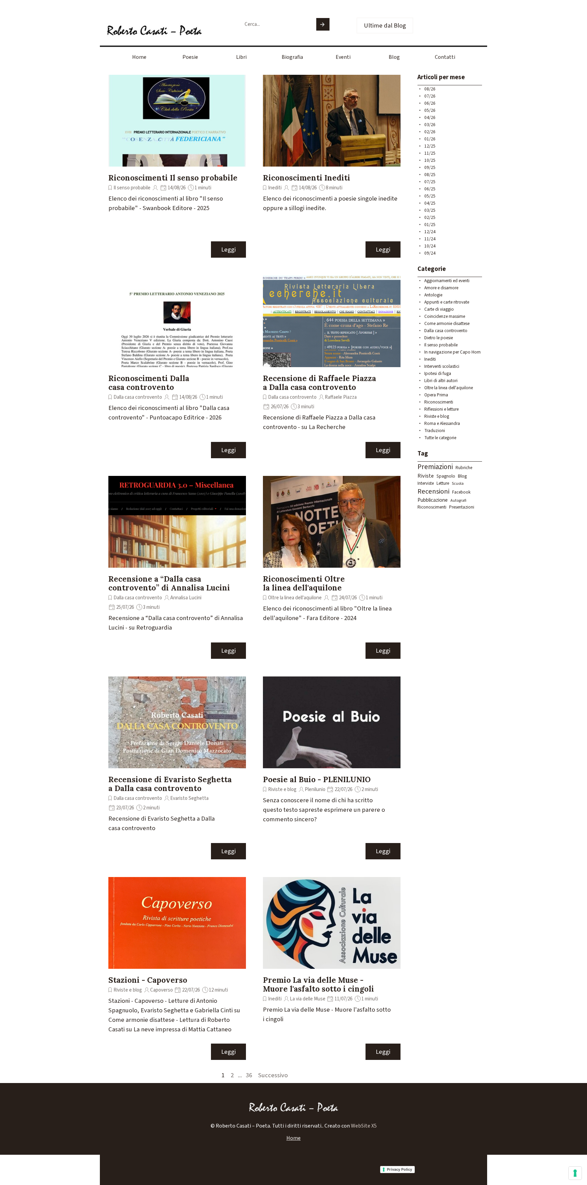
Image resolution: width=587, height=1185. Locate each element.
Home (139, 57)
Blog (394, 57)
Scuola (458, 483)
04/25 (429, 203)
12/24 (429, 231)
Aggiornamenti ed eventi (446, 280)
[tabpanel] (293, 1126)
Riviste (425, 476)
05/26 (429, 110)
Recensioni (433, 491)
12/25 (429, 146)
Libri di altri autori (441, 380)
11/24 (429, 239)
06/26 (429, 103)
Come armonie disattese (446, 323)
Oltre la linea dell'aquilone (295, 597)
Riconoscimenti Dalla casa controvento (148, 382)
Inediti (275, 187)
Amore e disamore (441, 288)
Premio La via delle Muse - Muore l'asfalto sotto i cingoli (318, 984)
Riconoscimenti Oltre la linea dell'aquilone (304, 583)
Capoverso (161, 990)
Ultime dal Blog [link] (385, 25)
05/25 (429, 196)
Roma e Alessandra (442, 423)
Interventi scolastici (441, 366)
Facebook (461, 492)
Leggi (228, 249)
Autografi (458, 500)
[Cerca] (323, 24)
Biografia (292, 57)
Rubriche (464, 467)
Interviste (425, 483)
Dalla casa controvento (137, 397)
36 (250, 1075)
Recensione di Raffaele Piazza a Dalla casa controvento (319, 382)
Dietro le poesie (438, 337)
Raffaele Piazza (341, 397)
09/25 (429, 167)
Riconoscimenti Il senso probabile (172, 178)
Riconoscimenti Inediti (306, 178)
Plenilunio (315, 789)
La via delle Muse (307, 998)
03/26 (429, 124)
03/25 (429, 210)
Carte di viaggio (439, 309)
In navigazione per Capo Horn (452, 352)
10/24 (429, 246)
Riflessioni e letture (441, 409)
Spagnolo (446, 476)
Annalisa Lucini (185, 597)
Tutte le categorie (440, 437)
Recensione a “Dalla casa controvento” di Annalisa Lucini (169, 583)
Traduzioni (434, 430)
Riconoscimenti (438, 402)
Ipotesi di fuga (437, 373)
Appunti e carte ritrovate (446, 302)
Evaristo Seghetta (189, 798)
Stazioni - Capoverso (147, 980)
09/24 (429, 253)
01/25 (429, 224)
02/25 (429, 217)
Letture (443, 483)
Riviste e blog (282, 789)
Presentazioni (461, 507)
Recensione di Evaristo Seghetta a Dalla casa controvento (170, 783)
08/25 (429, 174)
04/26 (429, 117)
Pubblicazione (432, 500)
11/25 (429, 153)
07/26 (429, 96)
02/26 (429, 131)
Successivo (273, 1075)
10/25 (429, 160)
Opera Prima (436, 395)
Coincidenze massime (444, 316)
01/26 (429, 139)
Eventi (343, 57)
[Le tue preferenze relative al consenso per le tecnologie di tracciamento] (575, 1173)
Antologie (433, 295)
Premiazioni (435, 467)
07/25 (429, 181)
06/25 (429, 189)
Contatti (445, 57)
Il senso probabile (131, 187)
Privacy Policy (399, 1169)
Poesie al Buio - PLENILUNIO (317, 779)
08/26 (429, 89)
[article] (177, 166)
